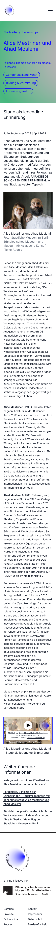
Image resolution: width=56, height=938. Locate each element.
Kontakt (32, 908)
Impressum (35, 914)
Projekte (8, 914)
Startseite (10, 32)
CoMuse (8, 908)
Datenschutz (36, 919)
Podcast (8, 924)
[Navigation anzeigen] (50, 10)
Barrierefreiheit (37, 924)
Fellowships (30, 32)
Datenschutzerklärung (36, 738)
